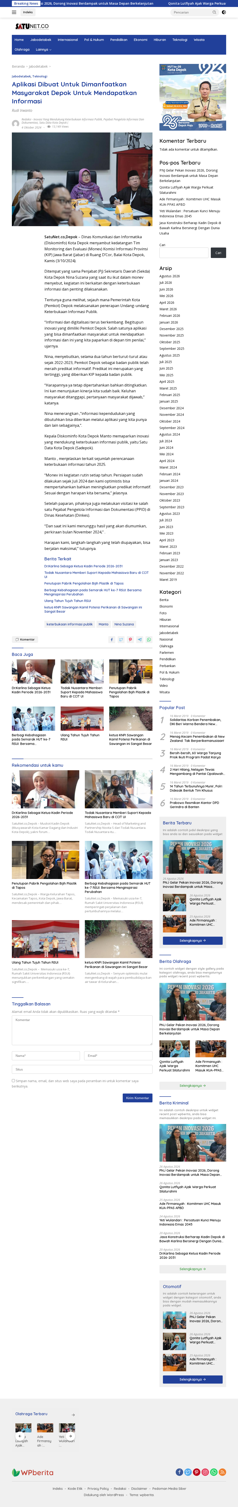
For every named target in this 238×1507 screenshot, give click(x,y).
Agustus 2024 (169, 434)
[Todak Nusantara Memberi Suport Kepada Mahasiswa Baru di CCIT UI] (82, 671)
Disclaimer (139, 1489)
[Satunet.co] (31, 26)
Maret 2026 (168, 309)
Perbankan (167, 666)
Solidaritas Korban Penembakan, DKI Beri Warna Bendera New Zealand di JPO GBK (195, 722)
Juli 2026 (165, 282)
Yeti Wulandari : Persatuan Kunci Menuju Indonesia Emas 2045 (190, 1222)
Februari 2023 (169, 553)
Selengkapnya (191, 941)
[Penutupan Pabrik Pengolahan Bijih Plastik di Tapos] (130, 671)
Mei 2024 (166, 454)
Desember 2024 (171, 408)
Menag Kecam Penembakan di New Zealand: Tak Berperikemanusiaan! (197, 738)
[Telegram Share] (139, 639)
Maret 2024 (168, 467)
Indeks (28, 12)
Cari (162, 245)
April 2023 (166, 540)
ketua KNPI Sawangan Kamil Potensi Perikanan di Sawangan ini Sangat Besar (93, 609)
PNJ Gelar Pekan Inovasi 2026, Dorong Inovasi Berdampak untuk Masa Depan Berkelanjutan (188, 175)
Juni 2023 (166, 527)
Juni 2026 (166, 289)
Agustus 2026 (169, 276)
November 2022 (171, 573)
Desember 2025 (171, 329)
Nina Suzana (124, 624)
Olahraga (22, 49)
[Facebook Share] (111, 639)
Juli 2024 (165, 441)
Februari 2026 (169, 315)
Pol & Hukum (94, 40)
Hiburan (160, 40)
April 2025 (166, 381)
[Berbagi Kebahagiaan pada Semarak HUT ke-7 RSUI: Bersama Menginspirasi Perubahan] (33, 719)
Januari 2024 (168, 480)
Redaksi (120, 1489)
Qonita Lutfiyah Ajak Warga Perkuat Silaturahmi (159, 3)
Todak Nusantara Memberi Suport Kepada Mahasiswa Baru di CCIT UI (96, 575)
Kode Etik (75, 1489)
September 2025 (171, 348)
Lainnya (42, 49)
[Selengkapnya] (73, 1415)
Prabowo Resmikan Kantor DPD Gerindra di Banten (194, 805)
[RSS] (222, 1472)
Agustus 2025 (169, 355)
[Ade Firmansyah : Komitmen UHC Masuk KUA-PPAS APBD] (174, 923)
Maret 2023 (168, 546)
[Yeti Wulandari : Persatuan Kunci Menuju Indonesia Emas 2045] (45, 1427)
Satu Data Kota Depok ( (53, 123)
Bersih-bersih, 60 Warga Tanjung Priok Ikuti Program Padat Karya (195, 755)
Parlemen (166, 652)
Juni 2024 (166, 447)
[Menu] (15, 12)
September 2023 (171, 507)
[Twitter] (188, 1472)
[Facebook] (179, 1472)
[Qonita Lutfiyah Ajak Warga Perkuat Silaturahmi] (174, 902)
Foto (163, 613)
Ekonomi (140, 40)
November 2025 (171, 335)
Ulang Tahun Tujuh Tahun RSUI (67, 601)
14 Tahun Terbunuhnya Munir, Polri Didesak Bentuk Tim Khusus (196, 788)
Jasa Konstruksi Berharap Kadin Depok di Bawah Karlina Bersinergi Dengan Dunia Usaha (190, 228)
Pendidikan (118, 40)
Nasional (166, 639)
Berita (164, 600)
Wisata (199, 40)
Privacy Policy (98, 1489)
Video (163, 685)
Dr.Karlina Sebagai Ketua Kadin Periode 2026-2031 (83, 566)
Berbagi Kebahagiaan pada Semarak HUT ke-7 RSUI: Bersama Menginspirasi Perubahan (93, 592)
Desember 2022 (171, 566)
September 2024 (171, 428)
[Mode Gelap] (223, 12)
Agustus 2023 (169, 513)
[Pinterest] (196, 1472)
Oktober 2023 (169, 500)
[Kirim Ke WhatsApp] (148, 639)
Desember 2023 (171, 487)
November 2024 (171, 414)
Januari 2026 (168, 322)
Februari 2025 (169, 395)
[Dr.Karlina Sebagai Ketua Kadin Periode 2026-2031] (33, 671)
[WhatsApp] (214, 1472)
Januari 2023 (168, 560)
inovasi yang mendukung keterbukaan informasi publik (67, 119)
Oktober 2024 (169, 421)
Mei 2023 (166, 533)
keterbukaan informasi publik (70, 624)
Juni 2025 (166, 368)
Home (19, 40)
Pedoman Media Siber (169, 1489)
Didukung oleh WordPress (104, 1495)
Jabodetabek (40, 40)
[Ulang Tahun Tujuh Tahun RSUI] (82, 719)
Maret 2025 (168, 388)
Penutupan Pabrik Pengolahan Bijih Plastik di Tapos (84, 583)
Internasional (68, 40)
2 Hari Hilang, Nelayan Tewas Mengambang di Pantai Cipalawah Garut (196, 771)
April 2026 (166, 302)
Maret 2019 (168, 579)
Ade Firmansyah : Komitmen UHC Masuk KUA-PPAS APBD (203, 922)
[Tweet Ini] (121, 639)
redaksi (26, 119)
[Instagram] (205, 1472)
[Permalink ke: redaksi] (15, 123)
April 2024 (166, 461)
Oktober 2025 (169, 342)
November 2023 (171, 494)
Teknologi (179, 40)
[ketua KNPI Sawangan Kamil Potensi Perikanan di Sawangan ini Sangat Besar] (130, 719)
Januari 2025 (168, 401)
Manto (104, 624)
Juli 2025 (165, 362)
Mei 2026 (166, 296)
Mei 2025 (166, 375)
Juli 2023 (165, 520)
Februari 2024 (169, 474)
